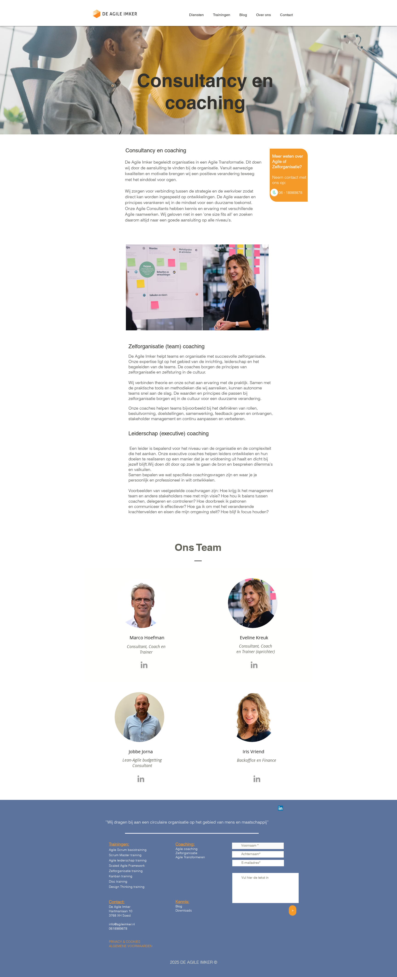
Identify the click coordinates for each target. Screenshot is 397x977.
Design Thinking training (127, 887)
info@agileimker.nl (122, 924)
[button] (196, 15)
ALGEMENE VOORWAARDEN (130, 946)
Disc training (118, 881)
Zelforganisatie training (126, 871)
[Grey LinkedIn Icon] (144, 665)
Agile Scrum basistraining (128, 850)
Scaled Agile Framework (127, 866)
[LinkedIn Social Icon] (280, 808)
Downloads (184, 910)
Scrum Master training (125, 855)
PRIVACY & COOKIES (124, 942)
